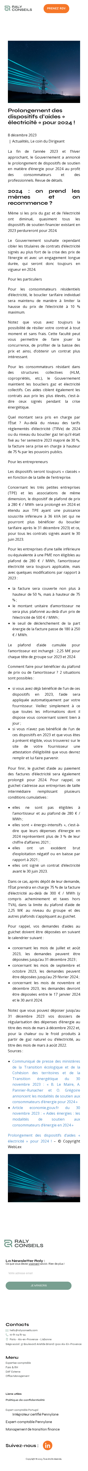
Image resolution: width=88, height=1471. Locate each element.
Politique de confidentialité (25, 1400)
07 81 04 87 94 (16, 1334)
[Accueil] (18, 8)
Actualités (20, 141)
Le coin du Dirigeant (47, 141)
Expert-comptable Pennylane (29, 1422)
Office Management (17, 1376)
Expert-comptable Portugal (22, 1409)
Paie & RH (12, 1367)
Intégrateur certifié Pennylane (35, 1414)
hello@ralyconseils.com (24, 1330)
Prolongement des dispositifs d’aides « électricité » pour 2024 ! (41, 116)
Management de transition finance (33, 1429)
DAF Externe (13, 1371)
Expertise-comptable (18, 1362)
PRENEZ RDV (56, 8)
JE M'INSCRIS (39, 1285)
